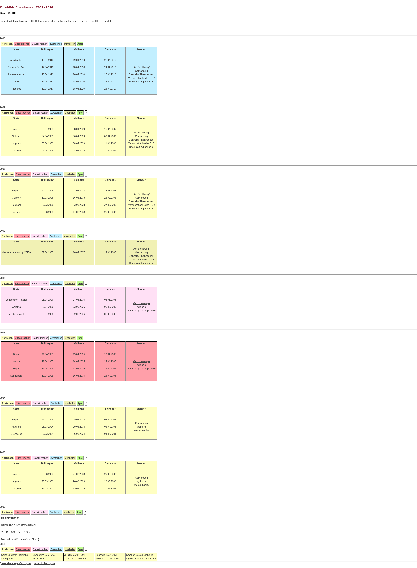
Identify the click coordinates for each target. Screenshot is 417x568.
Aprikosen (7, 44)
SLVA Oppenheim (146, 558)
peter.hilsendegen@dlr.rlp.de (16, 563)
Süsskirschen (22, 44)
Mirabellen (69, 44)
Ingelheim (131, 558)
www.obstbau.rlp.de (44, 563)
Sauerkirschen (39, 44)
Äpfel (80, 44)
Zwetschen (56, 112)
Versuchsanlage (144, 555)
